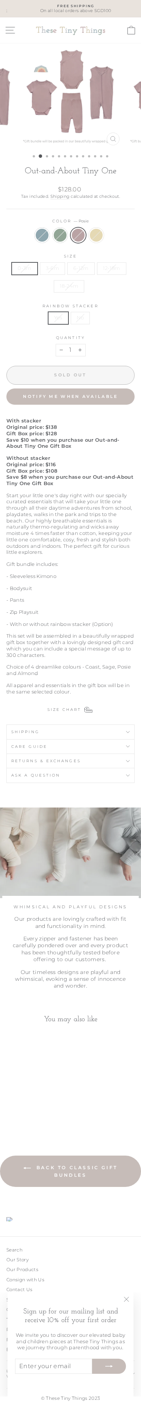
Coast (42, 235)
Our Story (17, 1259)
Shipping (60, 196)
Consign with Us (25, 1279)
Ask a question (35, 775)
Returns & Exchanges (46, 760)
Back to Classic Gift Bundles (76, 1171)
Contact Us (19, 1289)
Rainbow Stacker (70, 306)
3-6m (52, 268)
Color (70, 221)
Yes (58, 318)
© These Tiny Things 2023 (70, 1398)
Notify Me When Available (70, 396)
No (80, 318)
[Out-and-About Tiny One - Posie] (28, 1111)
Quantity (70, 337)
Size (70, 256)
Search (14, 1250)
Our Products (22, 1269)
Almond (96, 235)
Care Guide (29, 746)
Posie (78, 235)
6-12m (81, 268)
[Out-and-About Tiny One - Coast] (11, 1111)
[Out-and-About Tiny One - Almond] (36, 1111)
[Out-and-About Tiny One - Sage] (19, 1111)
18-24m (69, 286)
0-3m (24, 268)
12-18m (111, 268)
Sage (60, 235)
